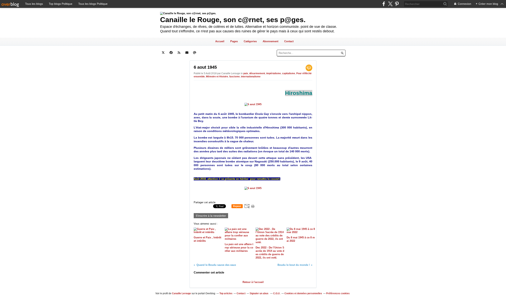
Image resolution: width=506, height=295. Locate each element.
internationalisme (251, 76)
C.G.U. (276, 293)
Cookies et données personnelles (303, 293)
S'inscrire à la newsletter (211, 215)
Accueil (219, 41)
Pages (234, 41)
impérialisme (273, 73)
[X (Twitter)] (390, 4)
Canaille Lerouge (181, 293)
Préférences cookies (338, 293)
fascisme (234, 76)
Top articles (225, 293)
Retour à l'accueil (253, 282)
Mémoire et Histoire (217, 76)
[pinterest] (396, 4)
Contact (289, 41)
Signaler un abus (259, 293)
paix (245, 73)
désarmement (257, 73)
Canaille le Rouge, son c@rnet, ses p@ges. (233, 20)
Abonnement (270, 41)
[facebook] (383, 4)
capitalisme (288, 73)
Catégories (250, 41)
